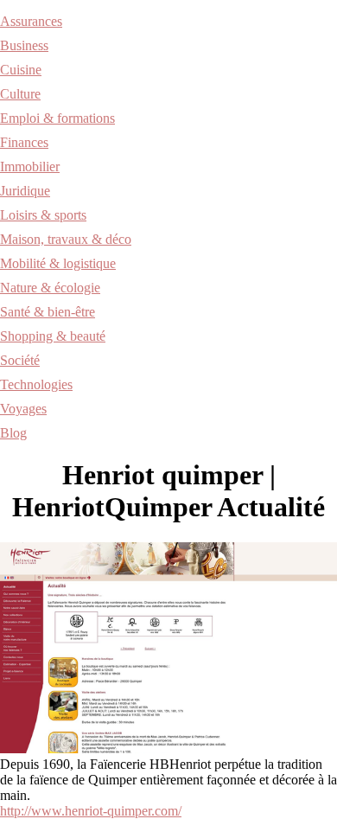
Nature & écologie (50, 287)
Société (20, 360)
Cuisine (20, 69)
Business (24, 45)
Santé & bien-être (47, 311)
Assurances (31, 21)
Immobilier (30, 166)
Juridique (25, 190)
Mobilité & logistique (58, 263)
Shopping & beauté (52, 336)
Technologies (36, 384)
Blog (13, 432)
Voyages (23, 408)
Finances (24, 142)
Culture (20, 93)
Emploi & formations (57, 118)
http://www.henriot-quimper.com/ (90, 810)
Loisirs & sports (43, 215)
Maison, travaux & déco (65, 239)
